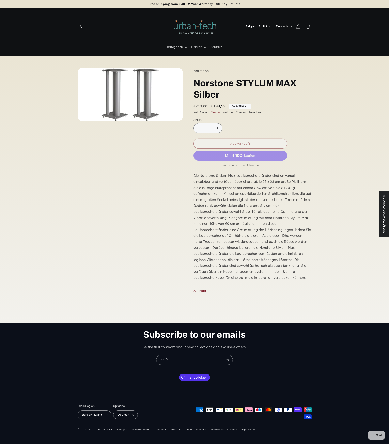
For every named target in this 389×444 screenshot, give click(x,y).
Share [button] (202, 290)
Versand (216, 112)
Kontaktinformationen (224, 430)
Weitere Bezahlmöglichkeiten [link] (240, 165)
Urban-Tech (95, 429)
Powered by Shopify (115, 429)
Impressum (248, 430)
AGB (189, 430)
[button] (82, 26)
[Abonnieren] (228, 360)
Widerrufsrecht (141, 430)
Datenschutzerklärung (168, 430)
